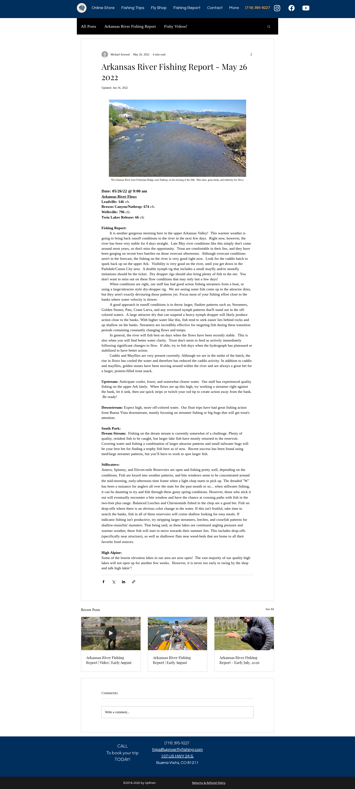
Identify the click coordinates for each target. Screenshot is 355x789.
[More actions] (251, 54)
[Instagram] (277, 8)
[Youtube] (306, 8)
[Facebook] (291, 8)
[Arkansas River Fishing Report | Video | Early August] (111, 633)
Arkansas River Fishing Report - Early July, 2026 (239, 660)
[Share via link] (134, 582)
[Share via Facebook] (103, 582)
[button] (269, 26)
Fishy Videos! (175, 26)
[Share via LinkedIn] (124, 582)
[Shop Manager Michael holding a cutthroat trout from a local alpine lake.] (244, 633)
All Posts (88, 26)
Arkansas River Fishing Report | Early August (172, 660)
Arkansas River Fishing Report (130, 26)
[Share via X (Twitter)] (113, 582)
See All (270, 609)
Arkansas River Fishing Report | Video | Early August (108, 660)
